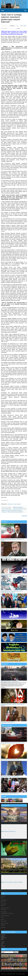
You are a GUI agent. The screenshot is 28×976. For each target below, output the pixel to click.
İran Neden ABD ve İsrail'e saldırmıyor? (10, 793)
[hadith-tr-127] (6, 800)
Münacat (2, 919)
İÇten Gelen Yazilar (5, 923)
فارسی (2, 941)
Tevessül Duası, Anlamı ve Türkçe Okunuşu (11, 822)
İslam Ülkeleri (3, 903)
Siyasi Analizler (4, 900)
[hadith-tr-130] (13, 800)
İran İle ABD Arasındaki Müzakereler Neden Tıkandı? (13, 742)
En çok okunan (5, 805)
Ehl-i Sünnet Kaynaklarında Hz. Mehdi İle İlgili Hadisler (13, 873)
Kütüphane (3, 927)
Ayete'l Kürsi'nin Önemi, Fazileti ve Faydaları (11, 890)
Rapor (2, 897)
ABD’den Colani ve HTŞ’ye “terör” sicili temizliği (11, 609)
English (2, 936)
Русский (3, 946)
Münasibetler (5, 664)
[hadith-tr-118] (3, 800)
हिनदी (2, 939)
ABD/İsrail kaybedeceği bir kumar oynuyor (10, 574)
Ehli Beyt (3, 905)
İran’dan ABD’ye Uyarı (6, 557)
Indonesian (3, 937)
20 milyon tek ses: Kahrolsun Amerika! (9, 681)
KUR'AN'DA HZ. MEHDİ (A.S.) (8, 839)
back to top (24, 515)
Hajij (2, 10)
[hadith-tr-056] (10, 800)
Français (3, 934)
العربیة (2, 943)
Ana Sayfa (3, 896)
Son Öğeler (4, 521)
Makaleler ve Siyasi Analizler (14, 504)
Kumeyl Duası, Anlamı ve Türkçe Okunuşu (10, 856)
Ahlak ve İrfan (3, 921)
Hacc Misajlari (4, 911)
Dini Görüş (3, 901)
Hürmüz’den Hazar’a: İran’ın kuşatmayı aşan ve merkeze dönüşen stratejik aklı (12, 591)
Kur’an (2, 917)
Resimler (3, 925)
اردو (2, 944)
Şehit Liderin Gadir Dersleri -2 (8, 722)
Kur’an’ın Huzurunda (5, 915)
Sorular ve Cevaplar (7, 725)
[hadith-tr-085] (21, 800)
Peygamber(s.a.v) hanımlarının (7, 913)
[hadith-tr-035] (17, 800)
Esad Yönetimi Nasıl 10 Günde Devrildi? (10, 759)
